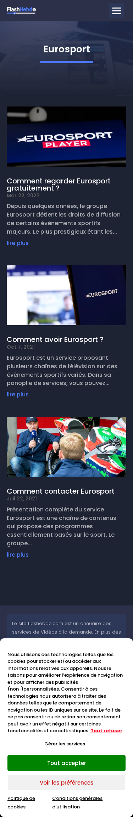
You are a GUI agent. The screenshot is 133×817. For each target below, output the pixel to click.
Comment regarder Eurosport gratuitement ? (59, 184)
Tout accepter (66, 763)
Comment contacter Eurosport (61, 491)
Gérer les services (64, 743)
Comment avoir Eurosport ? (55, 339)
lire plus (18, 243)
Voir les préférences (67, 782)
